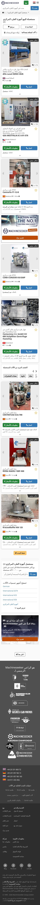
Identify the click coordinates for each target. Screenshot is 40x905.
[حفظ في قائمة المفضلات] (35, 69)
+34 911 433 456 (13, 780)
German (6, 586)
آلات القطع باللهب (27, 795)
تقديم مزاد (20, 238)
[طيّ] (20, 94)
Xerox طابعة (9, 790)
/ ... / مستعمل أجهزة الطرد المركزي (16, 12)
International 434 (10, 599)
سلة (30, 376)
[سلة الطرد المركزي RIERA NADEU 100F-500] (20, 452)
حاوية (23, 376)
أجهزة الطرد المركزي (10, 604)
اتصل (30, 87)
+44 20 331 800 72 (14, 769)
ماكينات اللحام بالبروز (14, 800)
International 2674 (10, 591)
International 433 (10, 595)
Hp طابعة (31, 790)
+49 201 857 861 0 (14, 773)
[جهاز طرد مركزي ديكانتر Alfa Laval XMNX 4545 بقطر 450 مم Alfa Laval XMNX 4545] (20, 53)
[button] (38, 3)
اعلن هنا (21, 654)
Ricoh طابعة (21, 790)
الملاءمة (29, 27)
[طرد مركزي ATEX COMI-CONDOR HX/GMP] (20, 258)
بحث (35, 8)
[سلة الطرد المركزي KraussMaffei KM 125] (20, 508)
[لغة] (34, 3)
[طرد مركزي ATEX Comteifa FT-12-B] (20, 173)
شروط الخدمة (11, 900)
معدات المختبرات (10, 376)
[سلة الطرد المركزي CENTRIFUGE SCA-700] (20, 396)
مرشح (12, 27)
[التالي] (37, 52)
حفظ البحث (20, 553)
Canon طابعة (28, 800)
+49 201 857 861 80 (14, 776)
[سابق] (3, 52)
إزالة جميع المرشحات (12, 33)
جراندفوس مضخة (12, 795)
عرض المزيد (20, 608)
